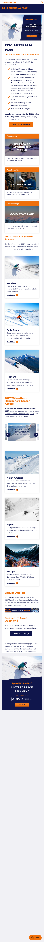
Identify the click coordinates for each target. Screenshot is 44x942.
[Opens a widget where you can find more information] (35, 938)
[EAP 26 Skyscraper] (22, 709)
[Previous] (8, 435)
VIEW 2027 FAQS (21, 633)
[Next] (36, 435)
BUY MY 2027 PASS (21, 125)
